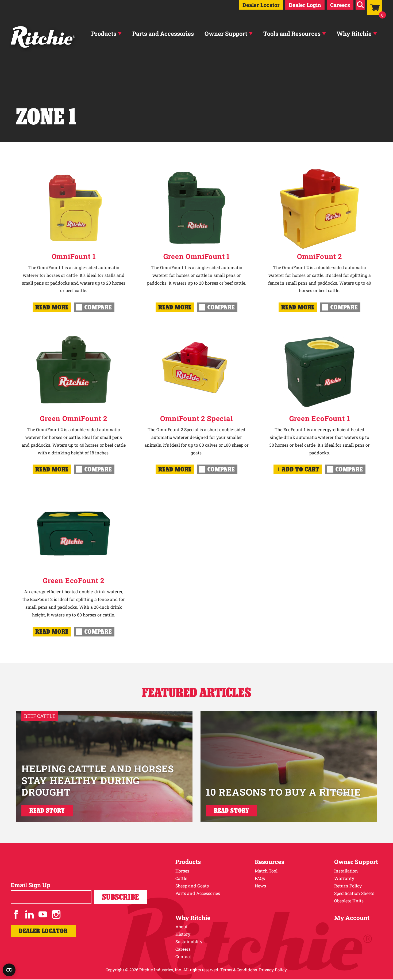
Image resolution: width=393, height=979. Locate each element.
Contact (183, 956)
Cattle (181, 878)
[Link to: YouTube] (42, 914)
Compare (98, 307)
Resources (269, 862)
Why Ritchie (354, 33)
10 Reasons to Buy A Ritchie (283, 791)
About (181, 926)
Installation (346, 871)
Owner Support (226, 33)
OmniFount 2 (319, 256)
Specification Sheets (354, 893)
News (260, 885)
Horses (182, 871)
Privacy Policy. (273, 969)
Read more (51, 307)
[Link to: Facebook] (16, 914)
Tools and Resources (292, 33)
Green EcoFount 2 (73, 580)
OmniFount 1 (74, 256)
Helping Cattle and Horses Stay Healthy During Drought (97, 780)
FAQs (260, 878)
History (182, 934)
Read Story (47, 810)
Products (103, 33)
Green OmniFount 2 (73, 418)
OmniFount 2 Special (196, 418)
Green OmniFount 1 (196, 256)
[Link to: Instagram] (56, 914)
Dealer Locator (261, 4)
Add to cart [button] (300, 469)
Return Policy (348, 885)
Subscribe (120, 896)
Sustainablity (188, 941)
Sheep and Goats (192, 885)
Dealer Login (305, 4)
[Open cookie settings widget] (9, 970)
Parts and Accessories (163, 33)
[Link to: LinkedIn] (29, 914)
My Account (351, 918)
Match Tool (266, 871)
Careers (340, 4)
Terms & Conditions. (239, 969)
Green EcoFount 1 (319, 418)
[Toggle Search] (360, 5)
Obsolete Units (349, 900)
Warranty (344, 878)
